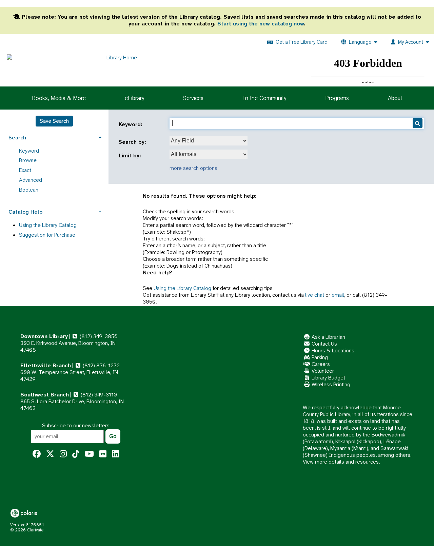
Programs (337, 98)
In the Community (264, 98)
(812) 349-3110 (98, 394)
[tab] (54, 136)
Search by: (133, 142)
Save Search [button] (54, 120)
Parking (319, 357)
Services (193, 98)
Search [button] (17, 137)
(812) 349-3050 (98, 336)
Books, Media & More (59, 98)
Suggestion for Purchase (47, 234)
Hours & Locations (332, 350)
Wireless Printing (330, 384)
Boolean (28, 189)
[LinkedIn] (115, 454)
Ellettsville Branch (45, 365)
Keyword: (131, 124)
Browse (28, 160)
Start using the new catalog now (260, 23)
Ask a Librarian (327, 336)
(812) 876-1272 (100, 365)
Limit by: (131, 155)
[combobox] (209, 140)
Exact (25, 170)
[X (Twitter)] (50, 454)
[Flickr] (102, 454)
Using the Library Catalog (182, 288)
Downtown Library (44, 336)
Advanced (30, 179)
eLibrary (134, 98)
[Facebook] (37, 454)
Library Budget (327, 377)
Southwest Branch (44, 394)
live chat (314, 294)
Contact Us (323, 343)
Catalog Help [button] (25, 211)
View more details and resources (341, 461)
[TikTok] (75, 454)
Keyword (29, 150)
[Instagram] (63, 454)
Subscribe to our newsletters (76, 425)
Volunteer (322, 370)
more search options (193, 168)
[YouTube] (89, 454)
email (338, 294)
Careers (320, 364)
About (395, 98)
